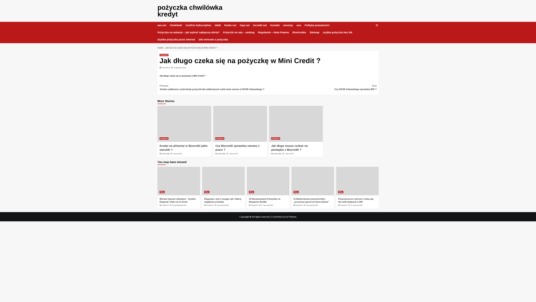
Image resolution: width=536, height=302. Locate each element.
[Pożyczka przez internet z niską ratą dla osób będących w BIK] (357, 181)
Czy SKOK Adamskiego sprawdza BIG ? (355, 88)
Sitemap (314, 32)
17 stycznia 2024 (267, 205)
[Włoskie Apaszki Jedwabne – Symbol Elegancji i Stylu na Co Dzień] (178, 181)
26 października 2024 (179, 205)
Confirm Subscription (198, 25)
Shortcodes (299, 32)
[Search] (377, 25)
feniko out (230, 25)
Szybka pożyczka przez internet (176, 39)
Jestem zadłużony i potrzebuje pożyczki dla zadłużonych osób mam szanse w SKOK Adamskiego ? (212, 88)
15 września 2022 (312, 205)
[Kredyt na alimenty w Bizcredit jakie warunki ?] (184, 124)
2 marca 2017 (177, 153)
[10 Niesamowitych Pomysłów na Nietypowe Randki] (268, 181)
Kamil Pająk (166, 153)
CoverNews (277, 216)
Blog (162, 192)
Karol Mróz (166, 68)
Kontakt (275, 25)
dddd (218, 25)
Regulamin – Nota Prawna (273, 32)
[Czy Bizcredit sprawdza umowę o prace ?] (240, 124)
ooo (298, 25)
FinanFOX (165, 205)
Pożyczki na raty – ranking (238, 32)
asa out (161, 25)
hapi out (245, 25)
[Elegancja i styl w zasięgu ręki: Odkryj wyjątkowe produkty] (223, 181)
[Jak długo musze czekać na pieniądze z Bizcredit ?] (296, 124)
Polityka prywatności (317, 25)
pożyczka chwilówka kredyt (189, 11)
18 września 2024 (223, 205)
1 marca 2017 (233, 153)
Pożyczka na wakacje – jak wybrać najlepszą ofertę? (188, 32)
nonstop (288, 25)
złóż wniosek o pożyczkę (213, 39)
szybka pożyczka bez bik (337, 32)
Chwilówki (176, 25)
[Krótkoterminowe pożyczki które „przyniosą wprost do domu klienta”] (312, 181)
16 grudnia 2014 (180, 68)
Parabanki (164, 55)
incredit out (260, 25)
